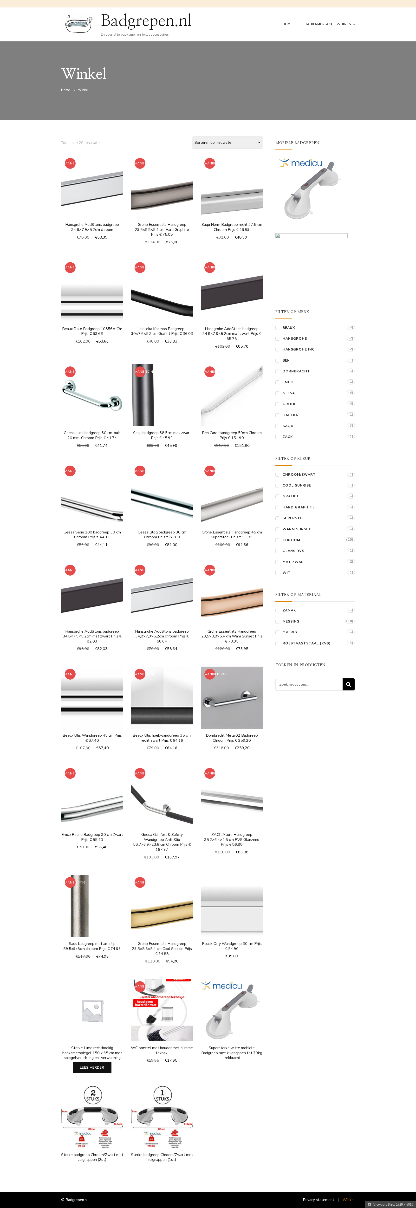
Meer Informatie (162, 190)
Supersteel (295, 518)
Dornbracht (296, 371)
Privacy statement (318, 1199)
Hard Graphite (299, 507)
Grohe (289, 404)
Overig (290, 632)
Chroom (291, 540)
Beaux (289, 327)
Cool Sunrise (297, 485)
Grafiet (291, 496)
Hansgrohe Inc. (299, 349)
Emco (288, 382)
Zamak (289, 610)
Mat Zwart (295, 562)
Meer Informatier (92, 188)
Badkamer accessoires (328, 24)
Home (287, 24)
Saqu (288, 426)
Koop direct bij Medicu (231, 1010)
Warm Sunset (297, 529)
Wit (287, 573)
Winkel (349, 1199)
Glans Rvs (293, 551)
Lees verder (92, 1067)
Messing (291, 621)
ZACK (288, 437)
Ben (286, 360)
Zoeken (349, 684)
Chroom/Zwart (299, 474)
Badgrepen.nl (146, 21)
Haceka (290, 415)
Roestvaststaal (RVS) (307, 643)
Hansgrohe (295, 338)
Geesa (289, 393)
